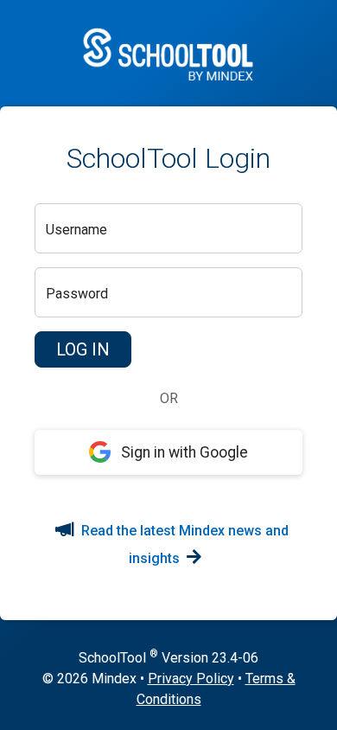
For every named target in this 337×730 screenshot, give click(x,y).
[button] (83, 349)
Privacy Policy (191, 678)
